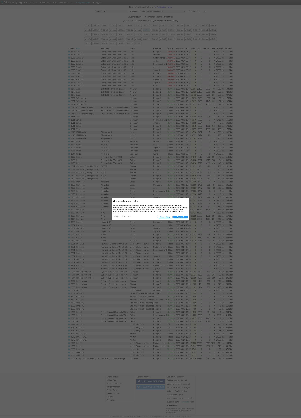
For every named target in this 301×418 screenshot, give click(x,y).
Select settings (165, 217)
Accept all (180, 217)
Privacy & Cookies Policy (121, 216)
